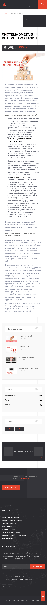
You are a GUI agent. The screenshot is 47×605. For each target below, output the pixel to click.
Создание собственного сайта (28, 368)
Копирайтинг (7, 539)
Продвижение (9, 400)
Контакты (11, 487)
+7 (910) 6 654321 (28, 478)
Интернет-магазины (10, 517)
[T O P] (43, 596)
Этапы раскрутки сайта (26, 336)
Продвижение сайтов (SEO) (14, 535)
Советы (7, 405)
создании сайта (18, 178)
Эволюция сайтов (24, 346)
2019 (10, 428)
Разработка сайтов (10, 514)
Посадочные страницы (12, 520)
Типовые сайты (9, 523)
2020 (19, 428)
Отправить (39, 567)
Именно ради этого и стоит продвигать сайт (19, 140)
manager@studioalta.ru (23, 579)
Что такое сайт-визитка (26, 357)
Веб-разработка (10, 395)
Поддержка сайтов (10, 529)
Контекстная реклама (11, 532)
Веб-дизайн (7, 526)
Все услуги (7, 511)
